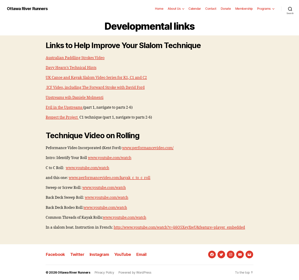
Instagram (99, 254)
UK (49, 77)
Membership (244, 8)
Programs (264, 8)
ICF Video (54, 87)
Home (159, 8)
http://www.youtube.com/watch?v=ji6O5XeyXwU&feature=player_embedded (179, 227)
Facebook (55, 254)
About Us (174, 8)
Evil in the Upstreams (64, 107)
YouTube (122, 254)
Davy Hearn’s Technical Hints (71, 67)
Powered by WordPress (134, 272)
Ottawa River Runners (27, 9)
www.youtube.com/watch (109, 158)
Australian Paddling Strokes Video (75, 58)
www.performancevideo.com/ (148, 148)
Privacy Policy (104, 272)
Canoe (57, 77)
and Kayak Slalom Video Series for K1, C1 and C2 (104, 77)
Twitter (77, 254)
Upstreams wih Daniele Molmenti (74, 97)
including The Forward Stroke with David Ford (104, 87)
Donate (226, 8)
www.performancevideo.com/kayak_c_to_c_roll (109, 177)
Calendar (194, 8)
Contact (210, 8)
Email (141, 254)
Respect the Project (62, 117)
